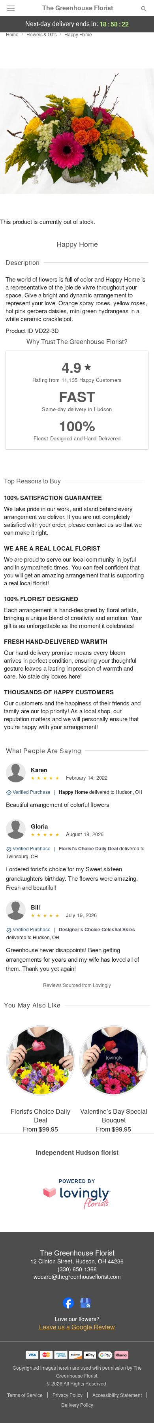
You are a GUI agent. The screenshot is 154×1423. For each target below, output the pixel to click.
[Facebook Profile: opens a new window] (68, 1302)
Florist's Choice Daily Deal (88, 848)
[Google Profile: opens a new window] (85, 1302)
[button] (137, 1405)
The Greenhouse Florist (77, 8)
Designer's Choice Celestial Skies (97, 929)
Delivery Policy (77, 1404)
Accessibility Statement (117, 1395)
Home (12, 34)
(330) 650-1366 (77, 1269)
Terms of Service (25, 1395)
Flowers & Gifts (41, 34)
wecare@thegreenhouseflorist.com (77, 1276)
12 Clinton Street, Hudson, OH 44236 (77, 1261)
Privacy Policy (68, 1395)
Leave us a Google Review (77, 1327)
